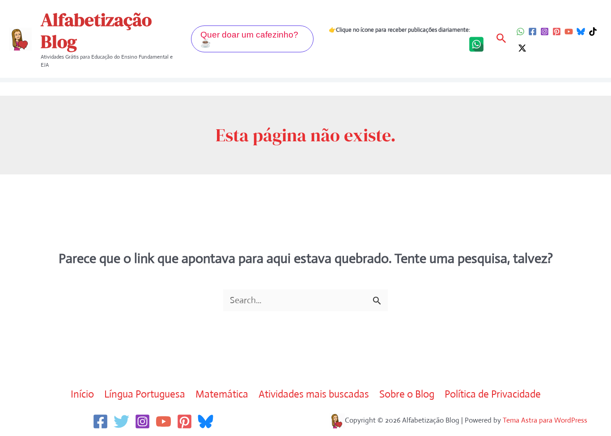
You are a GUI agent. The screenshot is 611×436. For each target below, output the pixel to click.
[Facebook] (532, 31)
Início (82, 394)
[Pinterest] (556, 31)
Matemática (221, 394)
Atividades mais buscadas (314, 394)
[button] (252, 38)
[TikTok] (593, 31)
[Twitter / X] (522, 48)
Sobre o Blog (406, 394)
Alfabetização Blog (96, 30)
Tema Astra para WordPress (545, 420)
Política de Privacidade (493, 394)
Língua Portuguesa (144, 394)
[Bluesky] (581, 31)
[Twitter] (121, 421)
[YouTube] (568, 31)
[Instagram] (544, 31)
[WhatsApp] (520, 31)
